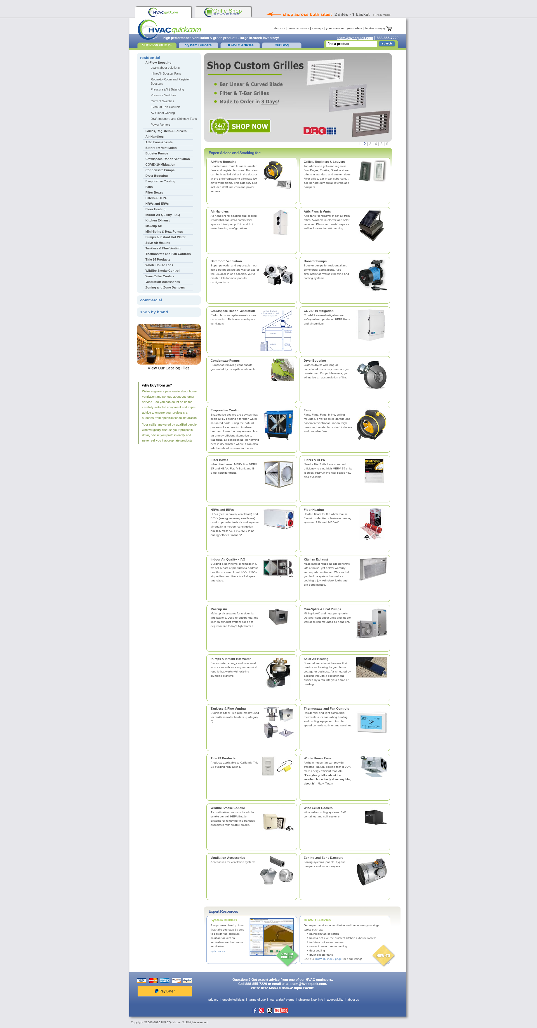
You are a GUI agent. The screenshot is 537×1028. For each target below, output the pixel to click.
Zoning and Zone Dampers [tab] (165, 287)
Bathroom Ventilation (226, 261)
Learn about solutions (165, 67)
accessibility (335, 999)
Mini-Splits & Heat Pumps (322, 609)
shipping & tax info (310, 999)
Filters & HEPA (314, 460)
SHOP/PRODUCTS (156, 45)
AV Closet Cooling (163, 113)
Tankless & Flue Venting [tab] (163, 248)
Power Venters (161, 124)
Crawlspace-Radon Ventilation (233, 311)
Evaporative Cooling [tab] (160, 181)
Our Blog (282, 45)
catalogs (317, 28)
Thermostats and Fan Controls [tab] (168, 254)
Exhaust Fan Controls (165, 107)
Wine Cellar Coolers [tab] (159, 276)
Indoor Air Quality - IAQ (228, 559)
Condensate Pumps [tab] (160, 170)
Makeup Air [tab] (153, 226)
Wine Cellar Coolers (318, 808)
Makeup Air (219, 609)
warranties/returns (282, 999)
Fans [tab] (149, 187)
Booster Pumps (315, 261)
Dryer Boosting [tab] (156, 175)
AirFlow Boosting (224, 161)
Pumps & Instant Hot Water (231, 658)
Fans (307, 410)
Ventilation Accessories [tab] (162, 281)
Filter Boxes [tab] (154, 192)
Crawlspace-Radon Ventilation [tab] (167, 159)
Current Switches (162, 101)
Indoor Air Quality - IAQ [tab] (162, 214)
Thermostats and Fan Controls (326, 708)
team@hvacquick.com (355, 38)
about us (279, 28)
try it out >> (218, 951)
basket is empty (375, 28)
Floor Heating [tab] (155, 209)
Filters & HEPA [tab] (156, 198)
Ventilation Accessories (228, 857)
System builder (288, 956)
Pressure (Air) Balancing (167, 89)
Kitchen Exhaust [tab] (157, 220)
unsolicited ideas (233, 999)
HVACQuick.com (169, 30)
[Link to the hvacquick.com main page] (163, 12)
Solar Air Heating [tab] (157, 242)
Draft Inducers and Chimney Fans (174, 118)
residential (150, 57)
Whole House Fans (317, 758)
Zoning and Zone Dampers (323, 857)
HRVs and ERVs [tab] (157, 203)
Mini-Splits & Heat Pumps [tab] (164, 231)
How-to (384, 956)
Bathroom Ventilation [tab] (161, 147)
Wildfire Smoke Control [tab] (162, 270)
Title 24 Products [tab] (157, 259)
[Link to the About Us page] (341, 6)
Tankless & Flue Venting (228, 708)
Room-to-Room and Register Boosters (170, 81)
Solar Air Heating (316, 658)
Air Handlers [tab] (154, 136)
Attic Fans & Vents (317, 211)
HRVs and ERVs (222, 509)
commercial (151, 300)
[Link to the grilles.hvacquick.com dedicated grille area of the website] (223, 12)
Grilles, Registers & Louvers (324, 161)
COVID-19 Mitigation (319, 311)
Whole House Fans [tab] (159, 265)
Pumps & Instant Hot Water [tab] (165, 237)
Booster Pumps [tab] (156, 153)
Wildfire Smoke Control (228, 808)
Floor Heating (314, 509)
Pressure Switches (163, 95)
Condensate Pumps (225, 360)
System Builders (198, 45)
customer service (298, 28)
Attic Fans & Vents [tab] (159, 142)
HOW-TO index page (328, 958)
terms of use (257, 999)
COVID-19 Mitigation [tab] (160, 164)
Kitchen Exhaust (316, 559)
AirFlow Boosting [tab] (158, 62)
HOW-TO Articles (240, 45)
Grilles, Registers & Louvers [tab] (166, 131)
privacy (213, 999)
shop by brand (154, 312)
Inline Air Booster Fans (166, 73)
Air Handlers (220, 211)
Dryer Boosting (315, 360)
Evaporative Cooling (226, 410)
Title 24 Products (223, 758)
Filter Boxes (219, 460)
